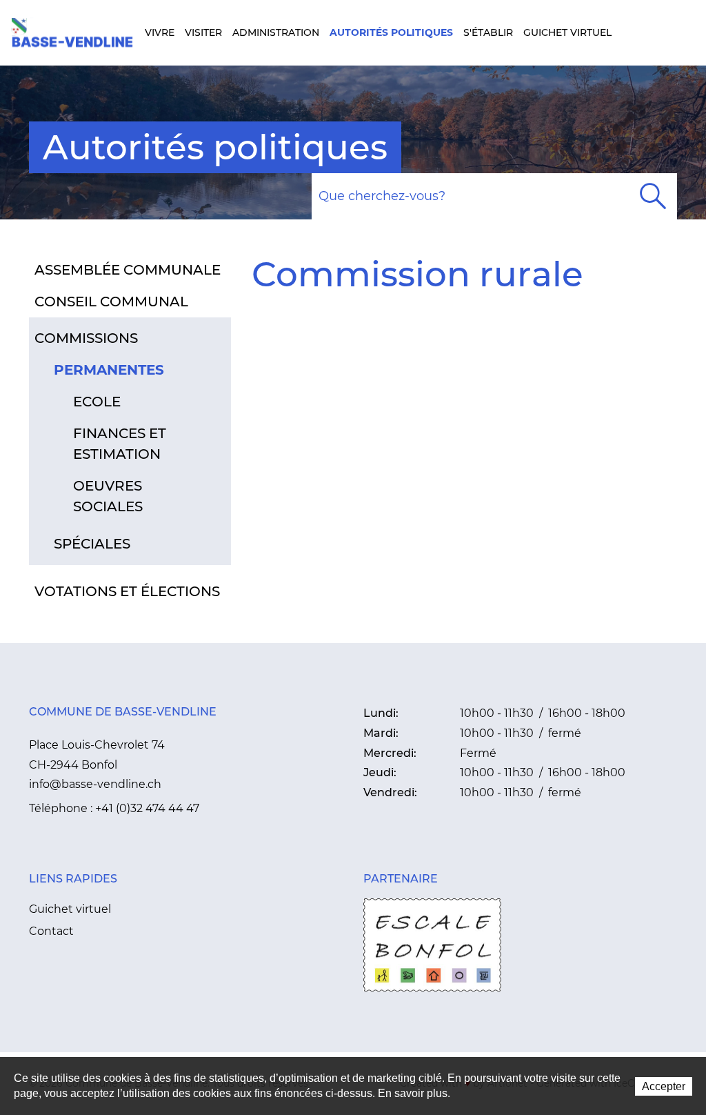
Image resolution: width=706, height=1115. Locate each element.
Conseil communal (111, 301)
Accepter (663, 1086)
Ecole (97, 401)
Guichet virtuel (567, 32)
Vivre (159, 32)
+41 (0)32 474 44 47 (147, 808)
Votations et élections (127, 591)
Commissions (86, 338)
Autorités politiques (391, 32)
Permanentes (109, 370)
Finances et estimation (119, 443)
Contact (51, 931)
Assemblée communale (127, 270)
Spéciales (92, 543)
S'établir (488, 32)
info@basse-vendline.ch (95, 784)
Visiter (203, 32)
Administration (275, 32)
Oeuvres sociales (108, 496)
